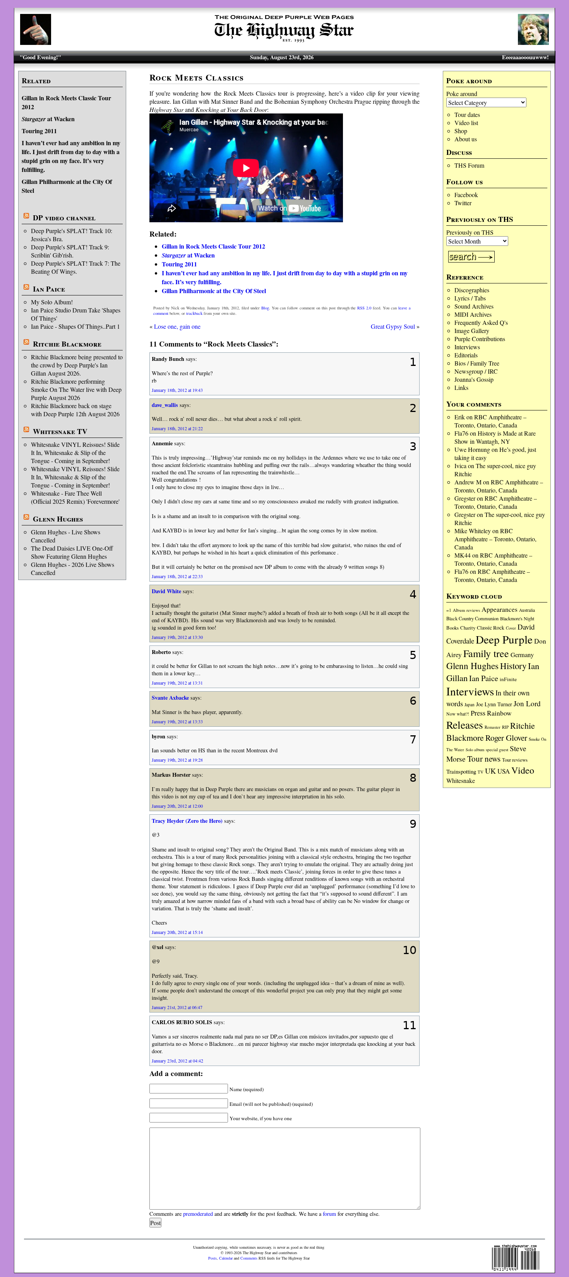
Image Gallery (471, 330)
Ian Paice (49, 288)
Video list (466, 122)
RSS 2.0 (364, 308)
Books (452, 628)
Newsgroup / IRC (476, 371)
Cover (511, 628)
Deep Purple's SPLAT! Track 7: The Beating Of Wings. (75, 267)
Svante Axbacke (170, 697)
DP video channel (64, 217)
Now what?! (457, 714)
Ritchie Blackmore (67, 343)
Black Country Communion (472, 618)
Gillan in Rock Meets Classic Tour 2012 (213, 246)
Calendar (226, 1258)
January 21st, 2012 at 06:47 (177, 1007)
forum (329, 1213)
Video (522, 770)
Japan (469, 704)
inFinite (508, 679)
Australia (527, 610)
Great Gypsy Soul (393, 326)
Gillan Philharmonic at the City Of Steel (214, 290)
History (513, 665)
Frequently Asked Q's (481, 322)
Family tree (486, 653)
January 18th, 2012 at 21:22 (177, 428)
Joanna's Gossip (474, 379)
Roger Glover (506, 737)
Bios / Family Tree (476, 363)
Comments (248, 1258)
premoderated (198, 1213)
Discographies (471, 290)
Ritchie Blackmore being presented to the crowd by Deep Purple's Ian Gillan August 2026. (77, 365)
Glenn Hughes (58, 518)
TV (480, 772)
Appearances (500, 609)
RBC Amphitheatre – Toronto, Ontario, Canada (490, 421)
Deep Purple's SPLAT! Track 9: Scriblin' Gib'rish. (70, 251)
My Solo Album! (52, 302)
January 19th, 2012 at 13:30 (177, 637)
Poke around (461, 93)
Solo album (475, 749)
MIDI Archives (473, 314)
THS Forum (469, 165)
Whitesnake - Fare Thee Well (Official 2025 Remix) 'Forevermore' (75, 497)
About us (465, 139)
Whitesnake (460, 780)
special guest (497, 749)
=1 (448, 610)
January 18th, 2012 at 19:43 (177, 390)
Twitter (462, 203)
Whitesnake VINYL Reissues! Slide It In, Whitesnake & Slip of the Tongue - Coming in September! (75, 452)
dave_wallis (165, 405)
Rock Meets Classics (196, 77)
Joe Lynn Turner (494, 704)
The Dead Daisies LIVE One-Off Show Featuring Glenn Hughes (72, 552)
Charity (467, 627)
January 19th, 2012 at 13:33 (177, 721)
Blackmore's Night (517, 618)
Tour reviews (515, 760)
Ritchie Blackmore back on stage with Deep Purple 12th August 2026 (75, 410)
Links (461, 387)
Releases (464, 724)
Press (478, 712)
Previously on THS (470, 232)
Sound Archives (474, 306)
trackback (194, 313)
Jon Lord (527, 703)
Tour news (483, 758)
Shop (460, 131)
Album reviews (466, 610)
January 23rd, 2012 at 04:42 (177, 1060)
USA (503, 771)
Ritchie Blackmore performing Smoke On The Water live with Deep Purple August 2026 (76, 389)
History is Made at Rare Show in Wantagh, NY (495, 437)
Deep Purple (504, 639)
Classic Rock (490, 627)
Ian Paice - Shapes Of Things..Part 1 (75, 326)
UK (490, 771)
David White (166, 591)
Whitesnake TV (60, 431)
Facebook (466, 195)
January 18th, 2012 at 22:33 (177, 576)
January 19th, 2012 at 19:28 (177, 760)
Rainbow (499, 713)
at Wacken (48, 118)
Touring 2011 (39, 130)
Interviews (467, 347)
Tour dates (467, 114)
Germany (522, 655)
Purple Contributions (479, 339)
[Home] (284, 42)
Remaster (492, 727)
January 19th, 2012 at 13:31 (177, 683)
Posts (212, 1258)
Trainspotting (461, 771)
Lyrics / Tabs (470, 298)
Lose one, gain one (177, 326)
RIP (505, 727)
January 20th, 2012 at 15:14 (177, 932)
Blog (265, 308)
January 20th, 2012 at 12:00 (177, 806)
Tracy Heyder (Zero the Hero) (187, 821)
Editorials (466, 355)
